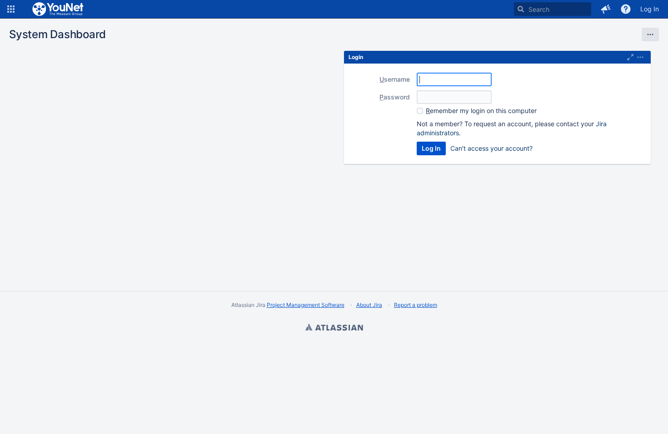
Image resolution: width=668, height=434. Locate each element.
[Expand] (640, 57)
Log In (649, 9)
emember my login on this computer (481, 110)
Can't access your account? (491, 148)
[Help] (626, 9)
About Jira (369, 304)
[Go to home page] (58, 9)
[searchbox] (552, 9)
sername (394, 79)
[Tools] (650, 34)
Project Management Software (305, 304)
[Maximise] (630, 57)
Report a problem (415, 304)
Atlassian (334, 328)
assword (394, 97)
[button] (11, 9)
